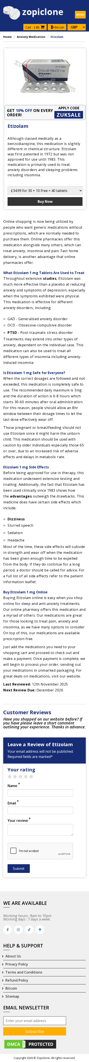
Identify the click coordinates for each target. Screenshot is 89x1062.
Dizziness (16, 519)
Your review (19, 820)
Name (14, 785)
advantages (21, 496)
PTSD (12, 332)
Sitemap (12, 996)
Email (13, 803)
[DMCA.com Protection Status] (30, 1044)
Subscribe (34, 1031)
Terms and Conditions (23, 972)
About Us (13, 956)
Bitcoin (59, 27)
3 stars (22, 776)
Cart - (32, 27)
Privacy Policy (16, 964)
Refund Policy (16, 980)
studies (50, 278)
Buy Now (45, 201)
